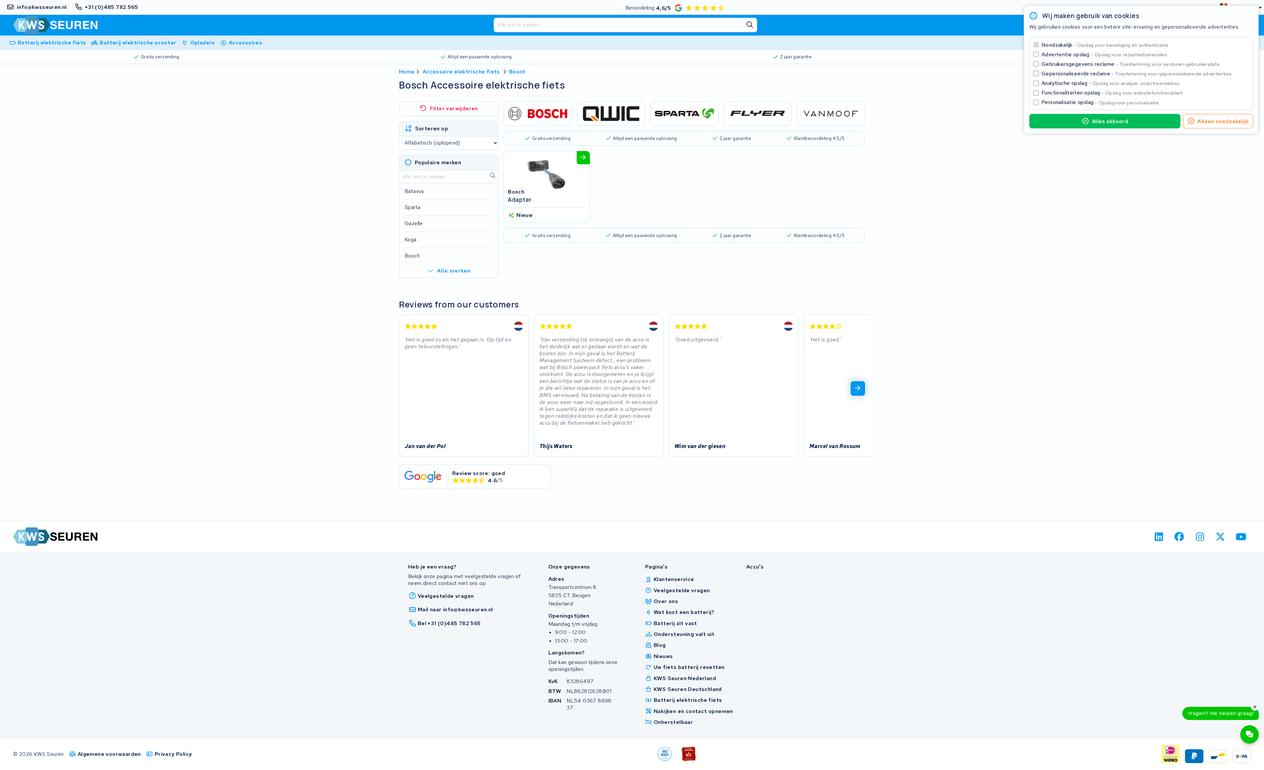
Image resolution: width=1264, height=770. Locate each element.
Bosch (517, 71)
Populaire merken (438, 162)
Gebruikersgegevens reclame (1131, 64)
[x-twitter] (1220, 536)
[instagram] (1200, 536)
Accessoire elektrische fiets (461, 71)
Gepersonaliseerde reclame (1136, 73)
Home (407, 71)
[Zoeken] (750, 25)
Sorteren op (431, 128)
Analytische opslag (1110, 83)
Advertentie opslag (1104, 54)
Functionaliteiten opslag (1112, 92)
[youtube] (1241, 536)
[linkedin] (1159, 536)
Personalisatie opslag (1100, 102)
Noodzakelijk (1105, 44)
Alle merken (454, 270)
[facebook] (1179, 536)
